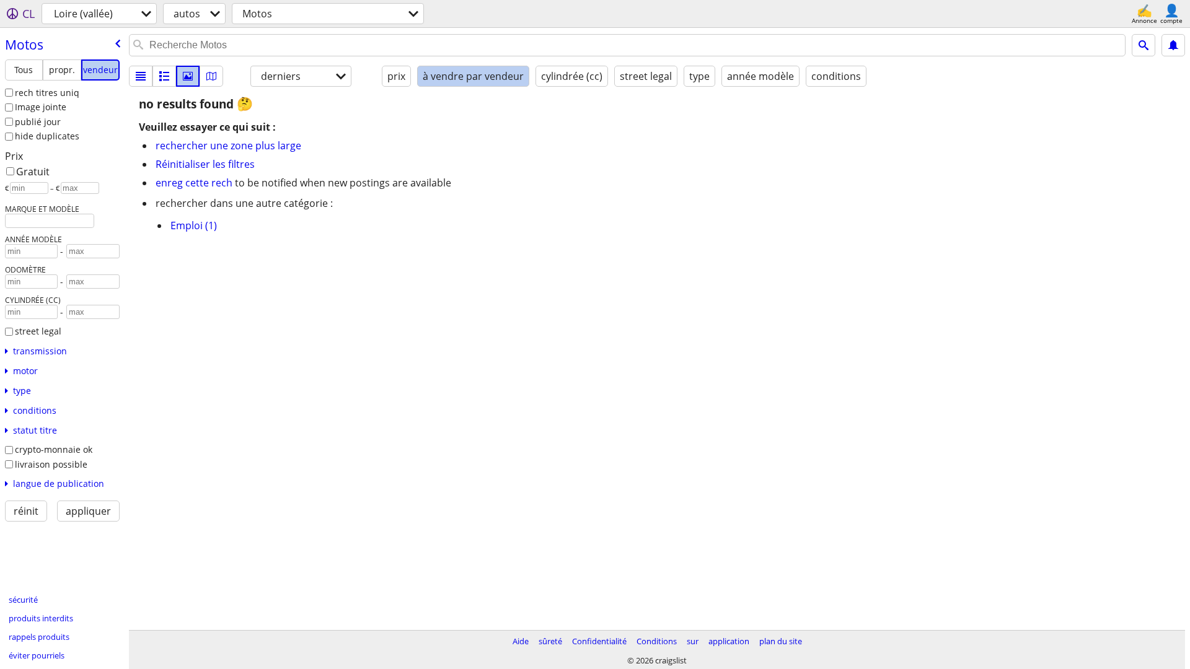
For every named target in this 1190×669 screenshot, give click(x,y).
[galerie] (188, 76)
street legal (38, 331)
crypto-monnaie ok (53, 449)
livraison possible (51, 464)
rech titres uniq (47, 92)
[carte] (211, 76)
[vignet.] (164, 76)
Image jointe (40, 107)
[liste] (140, 76)
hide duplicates (47, 136)
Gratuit (33, 171)
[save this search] (1173, 45)
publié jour (38, 122)
